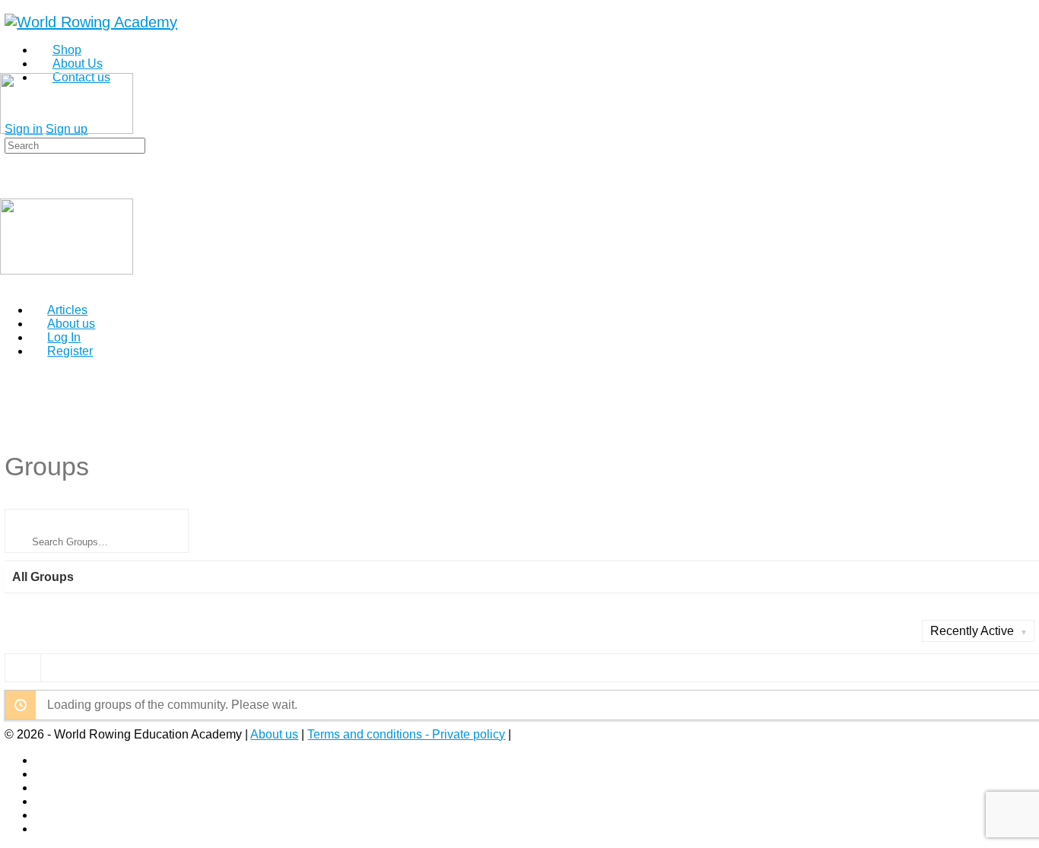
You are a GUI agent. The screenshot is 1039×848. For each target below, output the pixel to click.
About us (274, 734)
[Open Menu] (8, 66)
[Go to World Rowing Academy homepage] (91, 22)
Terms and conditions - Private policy (406, 734)
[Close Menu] (8, 284)
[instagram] (43, 773)
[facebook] (43, 760)
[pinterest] (43, 801)
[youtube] (43, 828)
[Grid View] (23, 667)
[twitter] (43, 814)
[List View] (58, 667)
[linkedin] (43, 787)
